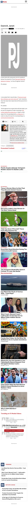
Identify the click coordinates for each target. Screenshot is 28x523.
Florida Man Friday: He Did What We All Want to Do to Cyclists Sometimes (14, 339)
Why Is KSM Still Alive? (8, 408)
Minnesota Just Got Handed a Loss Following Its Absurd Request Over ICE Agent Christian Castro (13, 362)
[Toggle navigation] (26, 1)
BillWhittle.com (14, 135)
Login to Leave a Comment (14, 430)
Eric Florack (4, 410)
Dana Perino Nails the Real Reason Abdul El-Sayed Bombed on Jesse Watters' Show (13, 386)
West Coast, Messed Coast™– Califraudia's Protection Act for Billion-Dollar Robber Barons (11, 315)
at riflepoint (19, 114)
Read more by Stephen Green (17, 142)
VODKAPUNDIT (10, 145)
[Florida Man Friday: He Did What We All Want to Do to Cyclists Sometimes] (14, 329)
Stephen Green (4, 28)
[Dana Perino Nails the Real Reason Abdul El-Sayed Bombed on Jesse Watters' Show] (14, 375)
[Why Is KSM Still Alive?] (14, 399)
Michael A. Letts (5, 365)
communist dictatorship (7, 118)
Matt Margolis (4, 389)
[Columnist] (5, 127)
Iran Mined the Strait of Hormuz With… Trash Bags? (12, 292)
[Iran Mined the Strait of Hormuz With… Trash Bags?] (14, 282)
